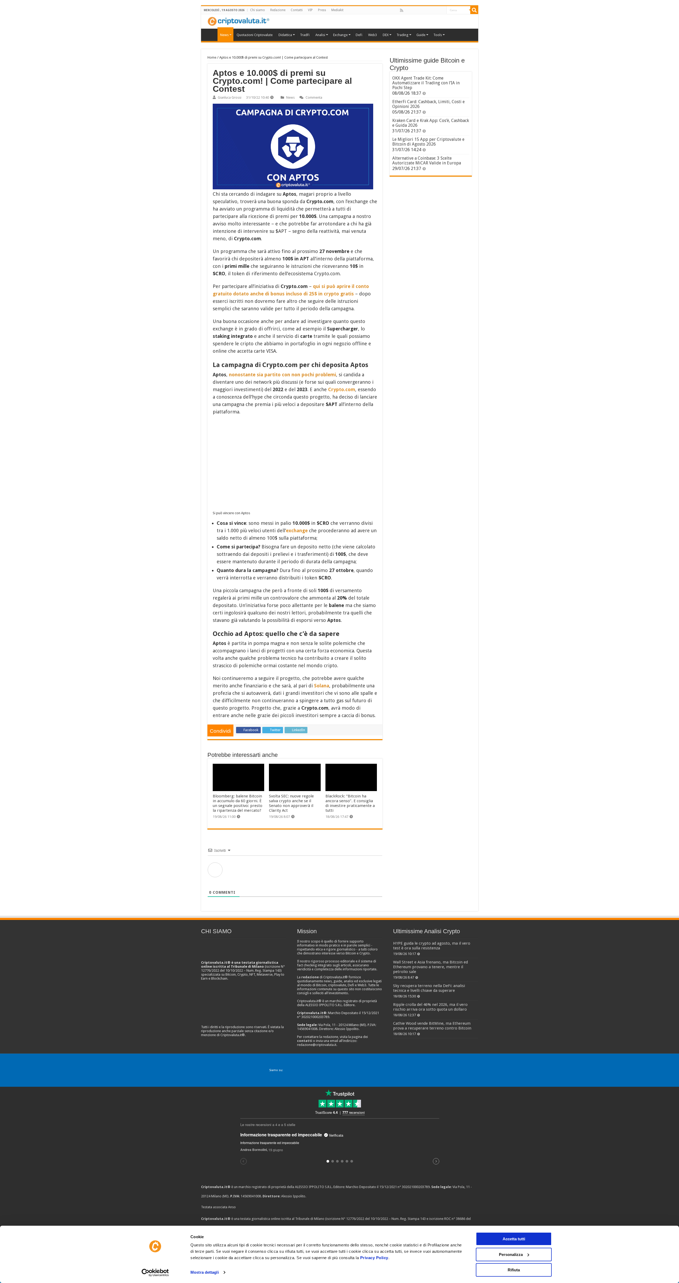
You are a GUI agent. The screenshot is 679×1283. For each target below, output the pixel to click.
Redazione (277, 10)
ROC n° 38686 (454, 1219)
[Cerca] (474, 10)
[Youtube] (430, 10)
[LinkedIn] (424, 10)
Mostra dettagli (204, 1272)
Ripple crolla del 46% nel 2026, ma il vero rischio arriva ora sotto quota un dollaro (430, 1007)
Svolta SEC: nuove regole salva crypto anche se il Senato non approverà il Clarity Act (291, 803)
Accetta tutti (514, 1239)
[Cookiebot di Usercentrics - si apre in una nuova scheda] (155, 1273)
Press (322, 10)
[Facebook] (407, 10)
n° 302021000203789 (414, 1187)
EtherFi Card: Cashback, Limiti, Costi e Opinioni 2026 (428, 104)
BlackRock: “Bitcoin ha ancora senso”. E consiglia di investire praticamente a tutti (350, 803)
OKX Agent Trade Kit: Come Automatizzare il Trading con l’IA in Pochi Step (426, 83)
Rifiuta (514, 1270)
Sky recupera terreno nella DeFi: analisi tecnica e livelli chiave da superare (429, 988)
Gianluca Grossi (229, 97)
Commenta (314, 97)
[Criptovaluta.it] (210, 34)
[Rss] (401, 10)
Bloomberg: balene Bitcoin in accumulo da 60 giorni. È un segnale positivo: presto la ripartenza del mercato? (237, 803)
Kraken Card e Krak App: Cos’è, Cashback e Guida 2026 (430, 123)
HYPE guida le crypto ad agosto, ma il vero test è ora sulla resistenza (431, 945)
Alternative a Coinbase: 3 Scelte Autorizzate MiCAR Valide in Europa (426, 160)
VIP (310, 10)
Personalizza (511, 1254)
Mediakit (337, 10)
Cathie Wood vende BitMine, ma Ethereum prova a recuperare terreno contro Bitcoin (432, 1026)
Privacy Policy (374, 1257)
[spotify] (442, 10)
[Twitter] (413, 10)
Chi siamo (257, 10)
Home (211, 57)
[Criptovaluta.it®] (339, 21)
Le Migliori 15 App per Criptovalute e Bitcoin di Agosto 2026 (428, 142)
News (290, 97)
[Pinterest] (418, 10)
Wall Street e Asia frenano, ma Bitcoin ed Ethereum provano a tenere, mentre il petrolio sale (430, 967)
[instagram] (436, 10)
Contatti (297, 10)
